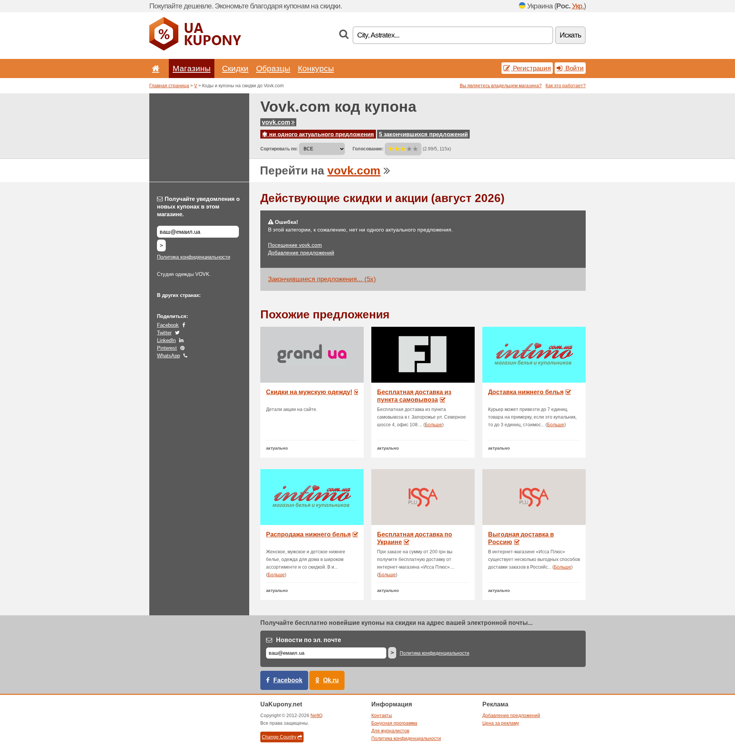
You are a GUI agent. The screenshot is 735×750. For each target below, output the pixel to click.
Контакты (381, 715)
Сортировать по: (279, 149)
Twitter (164, 333)
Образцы (273, 68)
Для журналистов (390, 731)
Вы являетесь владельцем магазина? (501, 85)
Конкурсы (316, 68)
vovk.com (276, 122)
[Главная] (154, 68)
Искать (570, 35)
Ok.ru (331, 680)
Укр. (578, 6)
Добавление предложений (301, 252)
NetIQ (316, 715)
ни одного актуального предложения (321, 134)
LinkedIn (166, 340)
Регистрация (531, 68)
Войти (574, 68)
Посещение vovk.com (295, 245)
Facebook (168, 325)
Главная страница (169, 85)
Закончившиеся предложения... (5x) (322, 279)
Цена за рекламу (500, 723)
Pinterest (167, 348)
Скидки (235, 68)
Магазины (192, 68)
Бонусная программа (394, 723)
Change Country (279, 737)
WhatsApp (168, 356)
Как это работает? (566, 85)
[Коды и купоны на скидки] (195, 49)
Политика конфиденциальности (193, 257)
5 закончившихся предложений (423, 134)
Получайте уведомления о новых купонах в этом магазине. (198, 206)
